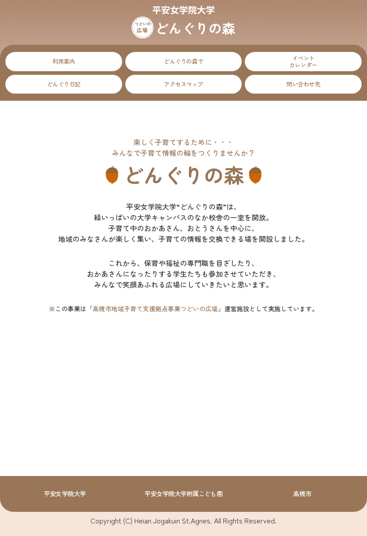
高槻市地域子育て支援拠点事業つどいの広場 (155, 308)
